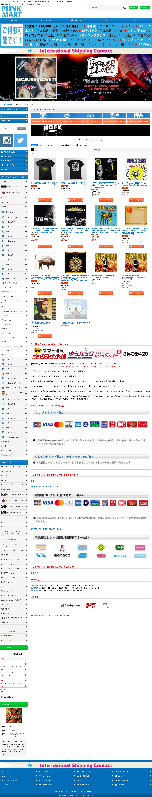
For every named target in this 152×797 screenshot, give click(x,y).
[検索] (124, 7)
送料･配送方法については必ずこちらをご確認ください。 (50, 616)
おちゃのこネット (72, 795)
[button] (106, 20)
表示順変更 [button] (97, 150)
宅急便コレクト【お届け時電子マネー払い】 (46, 529)
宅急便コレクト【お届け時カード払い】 (45, 486)
